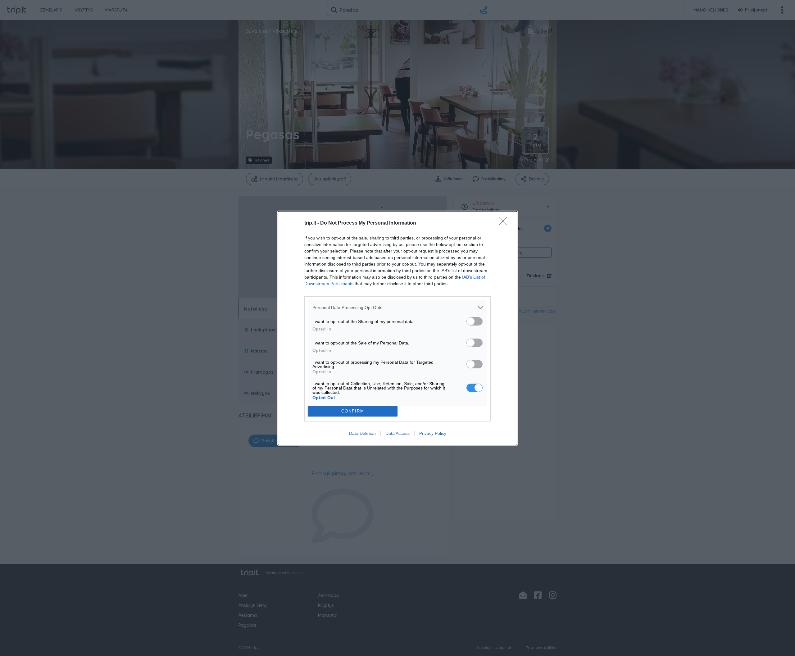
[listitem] (397, 307)
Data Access (397, 433)
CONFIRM (352, 411)
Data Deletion (362, 433)
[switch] (474, 321)
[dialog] (397, 328)
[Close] (505, 223)
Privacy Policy (432, 433)
